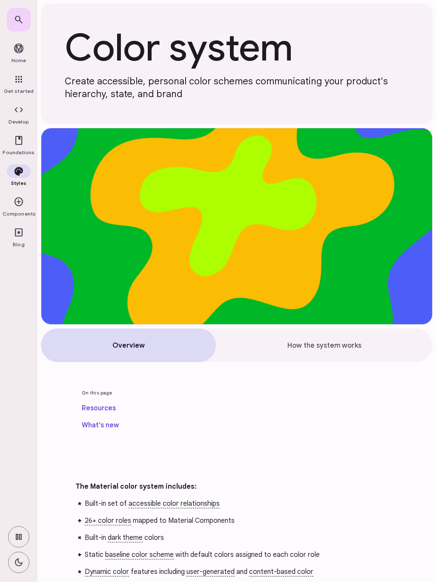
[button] (19, 115)
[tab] (128, 345)
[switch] (19, 537)
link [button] (56, 492)
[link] (19, 20)
